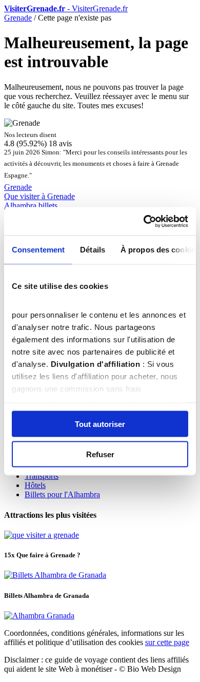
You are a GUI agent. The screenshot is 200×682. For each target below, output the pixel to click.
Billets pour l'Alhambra (62, 494)
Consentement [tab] (38, 249)
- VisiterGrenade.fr (66, 8)
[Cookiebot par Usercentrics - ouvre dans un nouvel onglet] (143, 221)
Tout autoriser (100, 424)
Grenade (18, 17)
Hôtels (35, 485)
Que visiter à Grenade (39, 196)
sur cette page (167, 642)
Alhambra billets (30, 205)
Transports (41, 476)
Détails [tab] (92, 249)
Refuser (100, 454)
